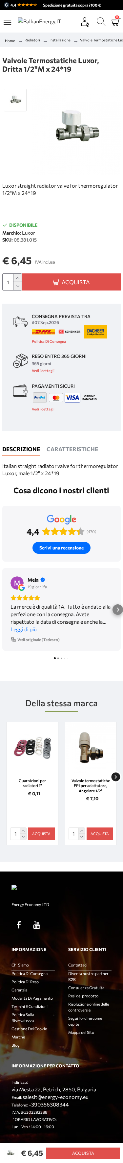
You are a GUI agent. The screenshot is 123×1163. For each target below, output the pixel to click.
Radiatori (32, 40)
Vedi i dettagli (43, 370)
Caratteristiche (72, 449)
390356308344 (50, 1104)
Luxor (28, 233)
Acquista (83, 1153)
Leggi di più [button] (23, 629)
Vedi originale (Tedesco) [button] (38, 639)
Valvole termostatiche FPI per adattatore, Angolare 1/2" (91, 785)
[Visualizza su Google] (17, 583)
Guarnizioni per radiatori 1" (32, 783)
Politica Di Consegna (49, 341)
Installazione (60, 40)
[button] (5, 609)
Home (10, 40)
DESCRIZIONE (21, 449)
